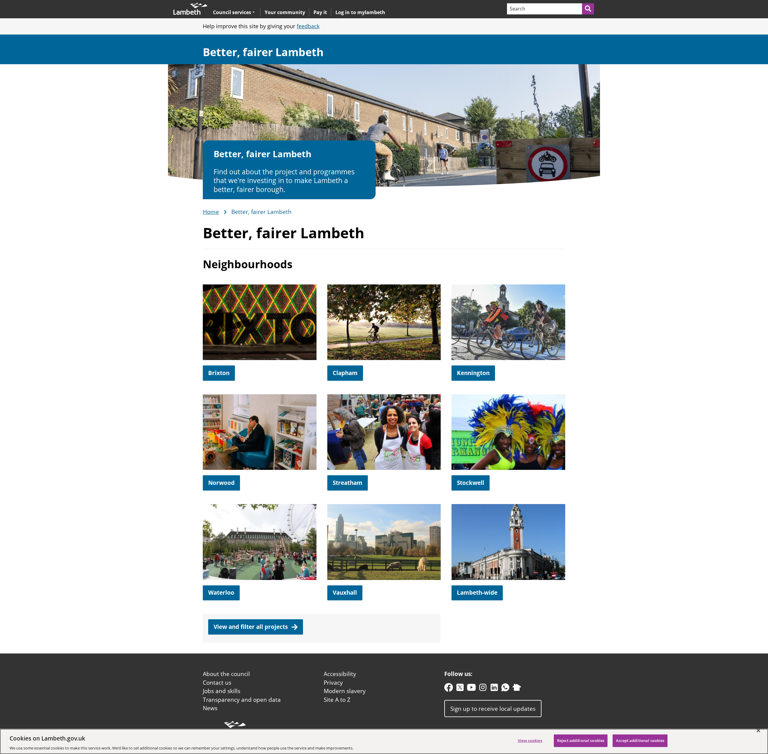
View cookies (530, 740)
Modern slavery (345, 691)
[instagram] (482, 688)
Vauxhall (345, 592)
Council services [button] (232, 12)
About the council (226, 674)
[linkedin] (494, 688)
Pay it (320, 12)
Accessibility (340, 674)
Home (211, 212)
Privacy (333, 682)
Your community (285, 12)
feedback (308, 26)
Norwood (221, 483)
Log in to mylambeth (360, 12)
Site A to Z (337, 700)
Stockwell (470, 483)
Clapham (345, 373)
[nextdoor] (516, 688)
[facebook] (448, 688)
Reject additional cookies (580, 740)
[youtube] (471, 688)
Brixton (219, 373)
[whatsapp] (505, 688)
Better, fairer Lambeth (263, 52)
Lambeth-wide (477, 592)
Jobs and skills (221, 691)
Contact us (217, 682)
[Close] (758, 730)
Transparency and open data (242, 700)
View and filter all (251, 627)
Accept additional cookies (640, 740)
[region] (384, 741)
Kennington (473, 373)
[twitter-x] (460, 688)
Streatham (347, 483)
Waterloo (221, 592)
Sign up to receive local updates (493, 708)
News (210, 708)
